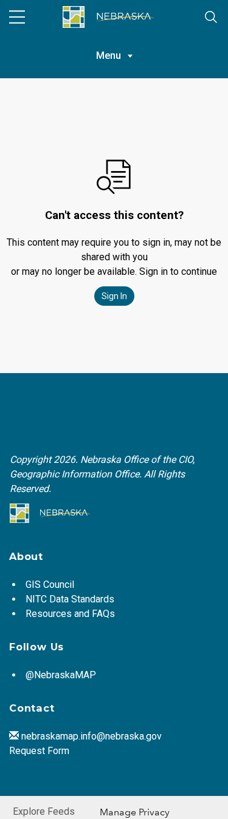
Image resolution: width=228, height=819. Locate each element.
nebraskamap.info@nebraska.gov (91, 736)
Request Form (39, 751)
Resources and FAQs (70, 613)
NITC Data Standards (70, 599)
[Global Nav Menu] (17, 17)
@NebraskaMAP (61, 675)
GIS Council (50, 584)
